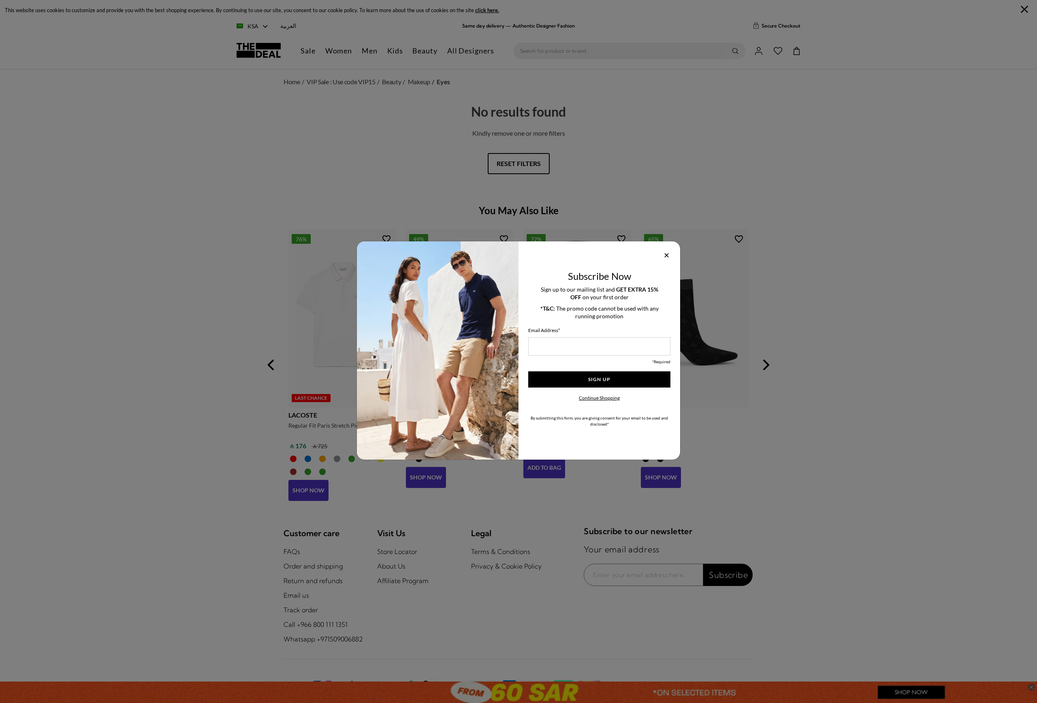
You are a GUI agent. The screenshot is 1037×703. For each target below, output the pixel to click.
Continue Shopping (599, 398)
